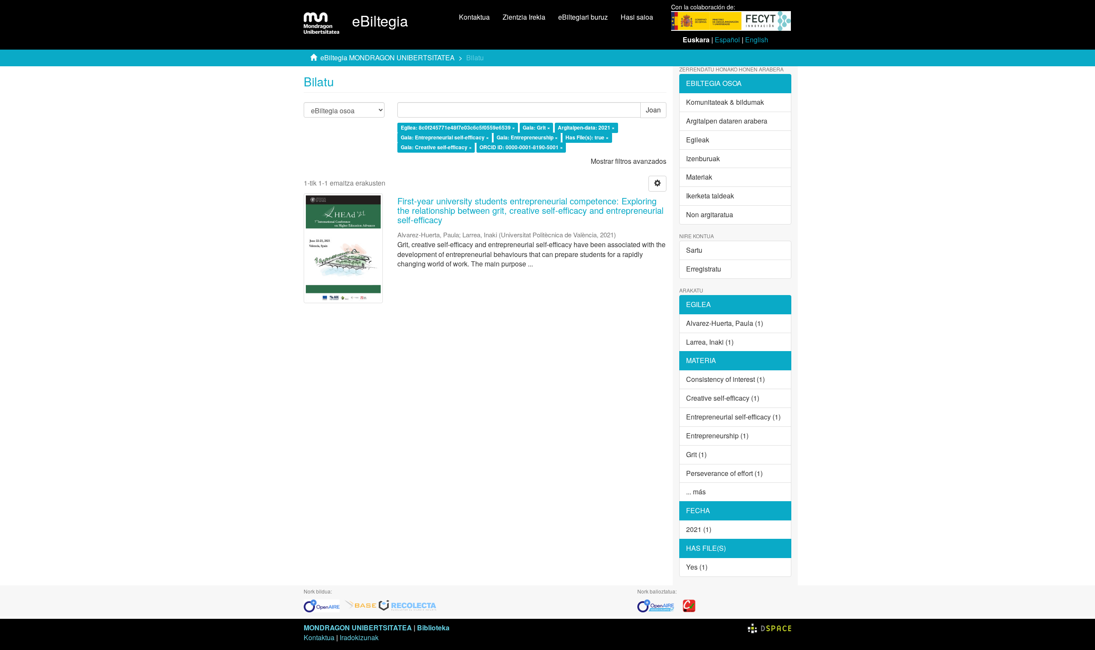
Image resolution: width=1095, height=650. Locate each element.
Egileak (697, 140)
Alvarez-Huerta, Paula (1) (724, 323)
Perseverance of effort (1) (724, 473)
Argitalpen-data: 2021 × (586, 128)
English (756, 39)
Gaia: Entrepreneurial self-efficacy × (445, 137)
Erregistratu (703, 269)
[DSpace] (769, 627)
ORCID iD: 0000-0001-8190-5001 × (521, 147)
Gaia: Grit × (536, 128)
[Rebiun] (689, 605)
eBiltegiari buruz (583, 17)
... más (696, 491)
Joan (653, 110)
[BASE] (360, 605)
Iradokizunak (359, 637)
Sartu (694, 250)
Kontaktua (474, 17)
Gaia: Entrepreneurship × (527, 137)
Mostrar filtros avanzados (628, 161)
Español (727, 39)
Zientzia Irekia (524, 17)
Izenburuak (703, 158)
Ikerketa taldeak (710, 196)
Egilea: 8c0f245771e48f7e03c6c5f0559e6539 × (458, 128)
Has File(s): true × (587, 137)
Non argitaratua (709, 214)
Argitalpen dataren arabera (726, 121)
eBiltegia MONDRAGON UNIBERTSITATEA (387, 57)
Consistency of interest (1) (725, 379)
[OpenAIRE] (324, 605)
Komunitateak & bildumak (725, 102)
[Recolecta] (407, 605)
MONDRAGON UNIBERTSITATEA (358, 627)
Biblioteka (433, 627)
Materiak (699, 177)
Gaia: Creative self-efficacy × (436, 147)
